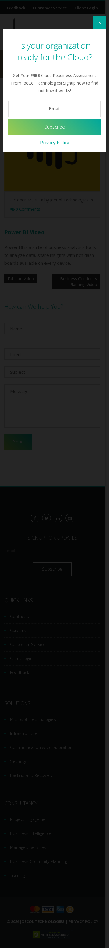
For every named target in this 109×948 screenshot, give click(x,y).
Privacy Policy (54, 142)
